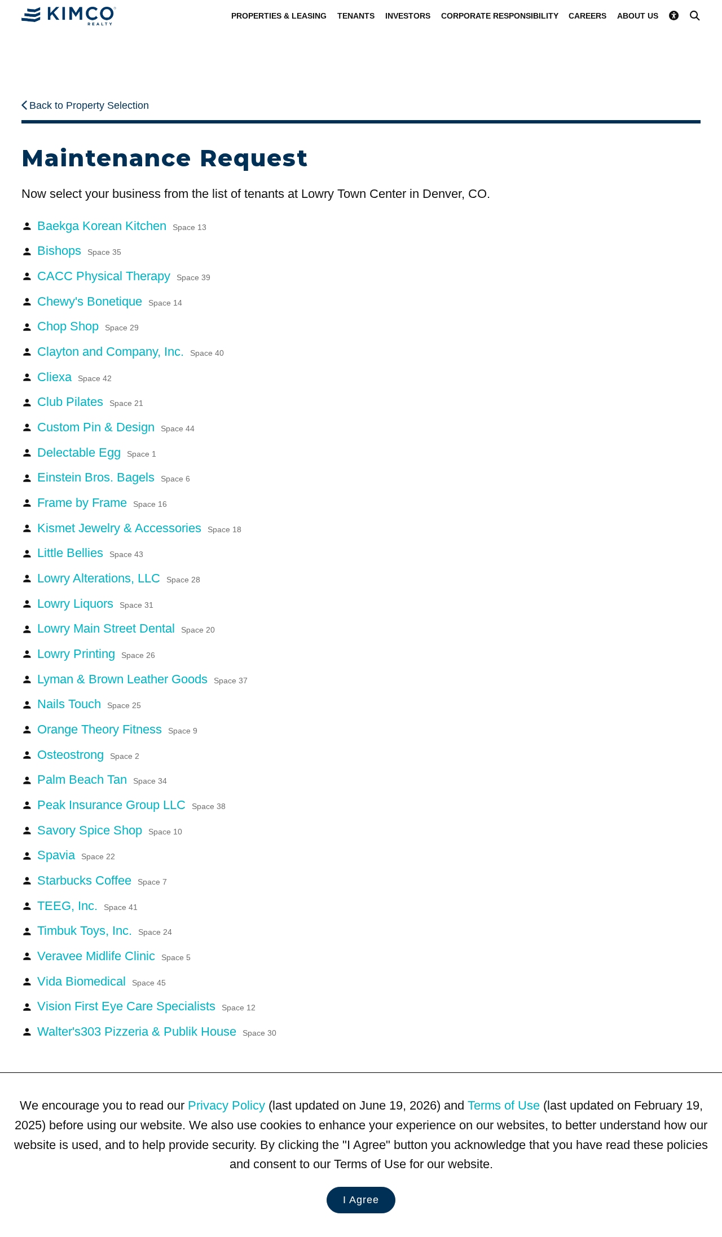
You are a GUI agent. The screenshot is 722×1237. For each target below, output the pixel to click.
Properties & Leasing (279, 15)
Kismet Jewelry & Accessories (139, 528)
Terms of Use (504, 1105)
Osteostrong (88, 755)
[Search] (695, 15)
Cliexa (74, 377)
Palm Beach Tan (102, 779)
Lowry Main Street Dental (126, 628)
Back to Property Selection (89, 105)
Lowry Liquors (95, 604)
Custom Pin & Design (116, 427)
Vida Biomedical (101, 981)
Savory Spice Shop (109, 830)
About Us (637, 15)
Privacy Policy (226, 1105)
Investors (407, 15)
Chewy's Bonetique (109, 301)
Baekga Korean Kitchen (121, 226)
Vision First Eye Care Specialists (146, 1006)
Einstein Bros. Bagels (113, 477)
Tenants (356, 15)
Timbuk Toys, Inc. (104, 931)
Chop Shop (88, 326)
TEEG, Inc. (87, 906)
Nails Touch (89, 704)
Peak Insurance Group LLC (131, 805)
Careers (587, 15)
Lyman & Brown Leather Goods (142, 679)
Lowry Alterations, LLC (118, 578)
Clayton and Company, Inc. (130, 351)
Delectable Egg (96, 452)
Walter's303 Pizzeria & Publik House (156, 1031)
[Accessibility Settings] (674, 15)
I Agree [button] (361, 1199)
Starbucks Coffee (102, 880)
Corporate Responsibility (499, 15)
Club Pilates (90, 402)
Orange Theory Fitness (117, 729)
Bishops (79, 251)
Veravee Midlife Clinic (114, 956)
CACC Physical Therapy (123, 276)
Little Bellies (90, 553)
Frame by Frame (102, 503)
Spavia (76, 855)
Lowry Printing (96, 654)
